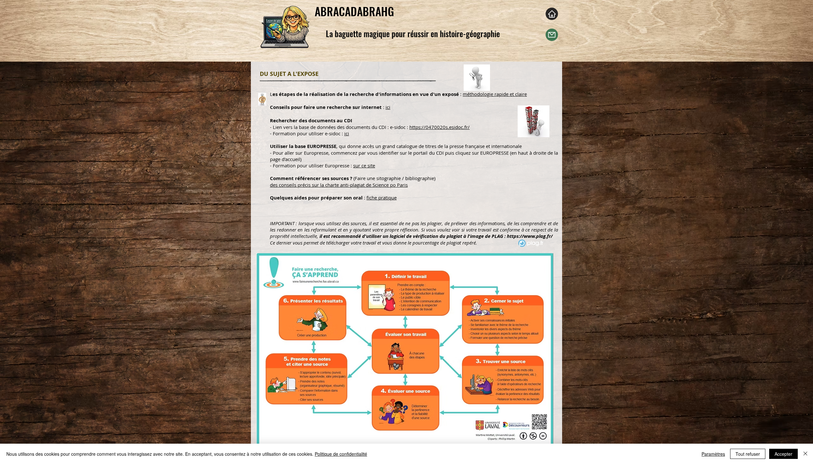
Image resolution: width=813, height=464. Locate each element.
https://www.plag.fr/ (530, 236)
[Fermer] (805, 454)
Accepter (783, 454)
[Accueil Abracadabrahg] (552, 14)
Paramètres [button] (713, 454)
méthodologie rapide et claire (495, 94)
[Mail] (552, 35)
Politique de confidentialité (341, 454)
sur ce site (364, 165)
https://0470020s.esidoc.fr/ (439, 127)
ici (388, 107)
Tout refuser (748, 454)
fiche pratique (381, 197)
